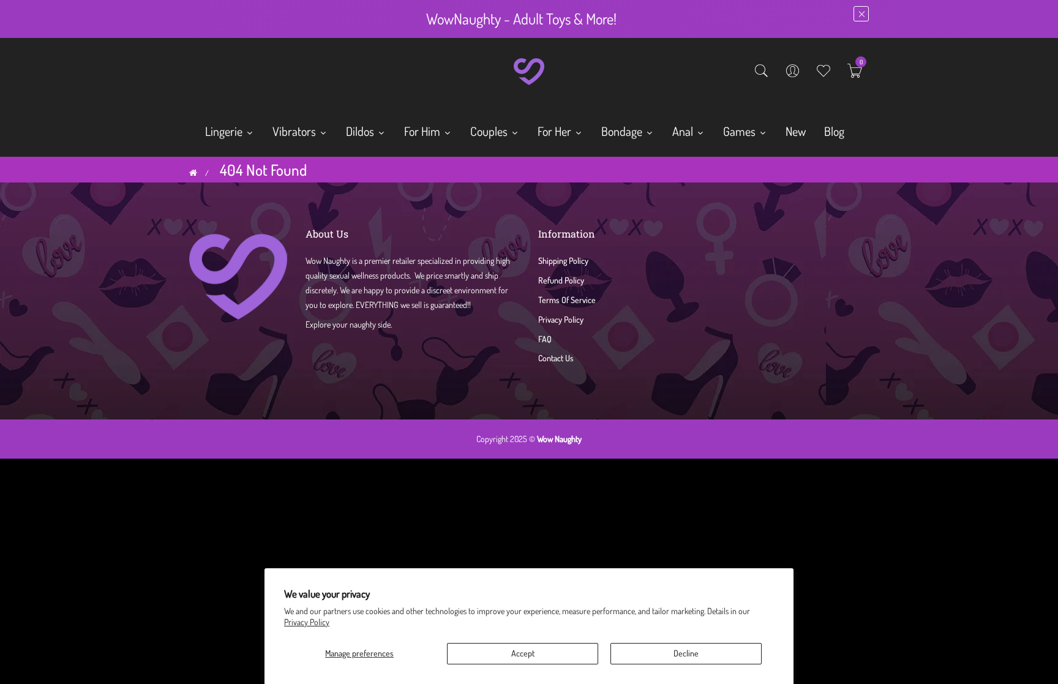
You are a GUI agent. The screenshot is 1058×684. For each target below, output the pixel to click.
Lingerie (225, 131)
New (796, 131)
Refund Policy (561, 280)
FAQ (545, 339)
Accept (523, 653)
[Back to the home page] (193, 172)
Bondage (623, 131)
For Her (556, 131)
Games (740, 131)
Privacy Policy (306, 622)
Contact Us (556, 358)
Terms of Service (567, 300)
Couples (490, 131)
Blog (834, 131)
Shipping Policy (563, 260)
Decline (686, 653)
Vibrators (295, 131)
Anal (684, 131)
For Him (423, 131)
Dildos (361, 131)
